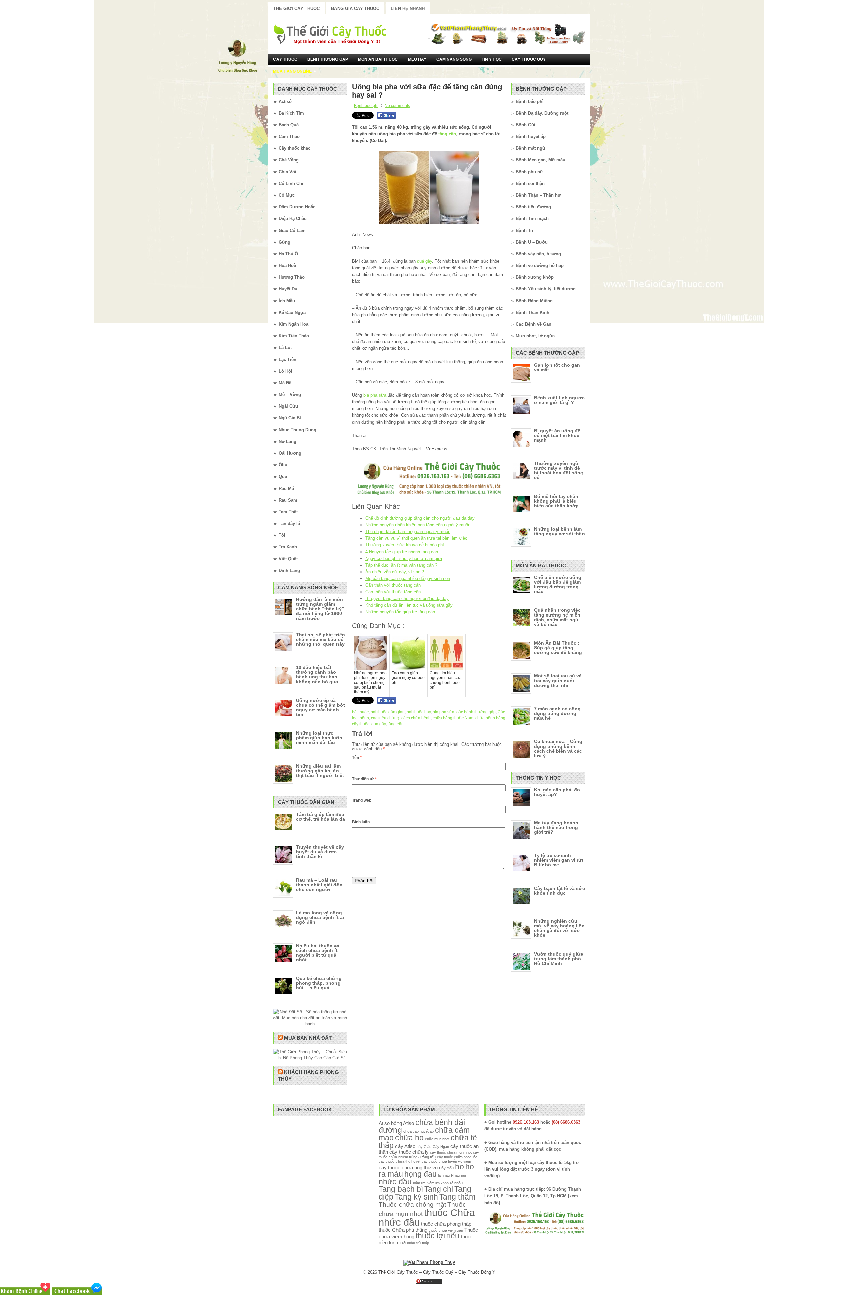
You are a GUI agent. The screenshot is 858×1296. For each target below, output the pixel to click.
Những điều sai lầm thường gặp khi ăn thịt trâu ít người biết (320, 770)
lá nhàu (444, 1175)
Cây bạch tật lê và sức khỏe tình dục (559, 891)
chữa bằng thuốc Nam (453, 718)
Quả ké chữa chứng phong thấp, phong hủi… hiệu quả (319, 983)
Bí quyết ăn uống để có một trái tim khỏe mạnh (557, 435)
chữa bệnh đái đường (422, 1126)
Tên (357, 757)
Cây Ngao (441, 1147)
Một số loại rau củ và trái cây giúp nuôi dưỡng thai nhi (558, 680)
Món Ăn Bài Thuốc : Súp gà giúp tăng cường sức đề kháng (558, 647)
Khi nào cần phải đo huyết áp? (557, 792)
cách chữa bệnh (416, 718)
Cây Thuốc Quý (529, 59)
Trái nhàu (407, 1243)
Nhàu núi (458, 1175)
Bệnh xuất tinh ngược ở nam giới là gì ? (559, 400)
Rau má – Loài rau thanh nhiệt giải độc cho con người (319, 884)
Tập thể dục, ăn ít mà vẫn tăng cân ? (401, 565)
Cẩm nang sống (454, 59)
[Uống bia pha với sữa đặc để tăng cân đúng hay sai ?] (429, 187)
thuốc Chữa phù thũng (403, 1230)
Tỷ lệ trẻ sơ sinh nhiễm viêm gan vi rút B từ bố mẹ (558, 860)
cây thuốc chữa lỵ (409, 1152)
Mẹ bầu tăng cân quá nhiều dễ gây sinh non (407, 578)
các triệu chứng (385, 718)
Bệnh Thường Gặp (327, 59)
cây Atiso (405, 1146)
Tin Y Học (492, 59)
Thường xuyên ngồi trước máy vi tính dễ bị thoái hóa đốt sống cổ (559, 470)
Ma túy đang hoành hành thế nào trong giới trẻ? (556, 827)
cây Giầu (424, 1147)
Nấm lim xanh (438, 1183)
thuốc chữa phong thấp (446, 1224)
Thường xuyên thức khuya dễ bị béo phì (404, 544)
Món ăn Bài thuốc (378, 59)
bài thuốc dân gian (388, 712)
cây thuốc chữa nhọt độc (457, 1157)
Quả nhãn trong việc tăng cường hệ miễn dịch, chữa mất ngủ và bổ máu (557, 617)
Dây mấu (446, 1168)
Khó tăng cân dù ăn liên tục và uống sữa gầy (409, 605)
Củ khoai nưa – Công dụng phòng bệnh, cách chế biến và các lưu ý (558, 748)
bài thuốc (360, 712)
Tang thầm (457, 1197)
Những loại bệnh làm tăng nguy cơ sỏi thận (559, 531)
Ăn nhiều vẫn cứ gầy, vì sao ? (394, 571)
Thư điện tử (364, 779)
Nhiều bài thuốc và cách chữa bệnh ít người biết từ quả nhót (317, 952)
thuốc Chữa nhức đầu (427, 1217)
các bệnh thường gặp (476, 712)
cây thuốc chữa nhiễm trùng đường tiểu (429, 1154)
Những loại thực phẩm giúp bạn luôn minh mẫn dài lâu (319, 737)
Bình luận (361, 822)
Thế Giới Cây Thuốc (296, 8)
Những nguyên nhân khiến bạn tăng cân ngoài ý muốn (417, 524)
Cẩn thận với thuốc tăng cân (393, 585)
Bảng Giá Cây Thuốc (355, 8)
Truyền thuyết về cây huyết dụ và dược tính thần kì (320, 851)
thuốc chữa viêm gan (446, 1230)
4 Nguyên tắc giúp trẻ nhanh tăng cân (401, 551)
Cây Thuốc (285, 59)
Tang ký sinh (416, 1197)
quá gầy (424, 261)
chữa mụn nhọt (437, 1139)
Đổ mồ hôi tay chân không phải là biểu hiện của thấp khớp (556, 501)
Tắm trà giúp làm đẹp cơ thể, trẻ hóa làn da (320, 817)
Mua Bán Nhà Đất (308, 1038)
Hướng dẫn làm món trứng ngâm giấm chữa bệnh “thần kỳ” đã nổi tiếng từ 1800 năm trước (320, 609)
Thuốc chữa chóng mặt (412, 1204)
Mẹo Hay (417, 59)
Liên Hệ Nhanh (408, 8)
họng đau (420, 1174)
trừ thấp (422, 1243)
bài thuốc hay (419, 712)
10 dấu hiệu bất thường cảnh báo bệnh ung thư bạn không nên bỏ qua (317, 674)
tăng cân (447, 133)
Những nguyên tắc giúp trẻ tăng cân (400, 611)
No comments (397, 105)
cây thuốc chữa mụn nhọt (451, 1152)
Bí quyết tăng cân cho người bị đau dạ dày (407, 598)
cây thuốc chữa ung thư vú (408, 1167)
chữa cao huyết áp (418, 1131)
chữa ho (409, 1137)
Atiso (384, 1123)
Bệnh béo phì (366, 105)
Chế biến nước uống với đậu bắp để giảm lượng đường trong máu (557, 584)
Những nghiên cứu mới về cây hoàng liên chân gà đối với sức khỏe (559, 928)
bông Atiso (402, 1123)
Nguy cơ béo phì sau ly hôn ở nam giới (403, 558)
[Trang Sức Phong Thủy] (429, 495)
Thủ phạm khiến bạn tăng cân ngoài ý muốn (407, 531)
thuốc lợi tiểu (437, 1236)
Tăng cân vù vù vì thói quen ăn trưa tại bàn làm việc (416, 538)
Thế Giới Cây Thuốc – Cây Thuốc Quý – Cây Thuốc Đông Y (436, 1272)
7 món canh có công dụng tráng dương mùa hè (557, 713)
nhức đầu (395, 1182)
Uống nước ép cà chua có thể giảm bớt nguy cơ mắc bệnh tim (320, 707)
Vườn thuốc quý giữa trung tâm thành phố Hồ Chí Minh (558, 958)
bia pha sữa (374, 395)
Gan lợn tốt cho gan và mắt (557, 367)
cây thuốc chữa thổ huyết (399, 1161)
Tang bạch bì (401, 1189)
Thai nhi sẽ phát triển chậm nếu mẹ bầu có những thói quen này (320, 639)
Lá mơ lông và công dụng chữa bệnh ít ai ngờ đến (320, 917)
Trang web (361, 800)
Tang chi (438, 1189)
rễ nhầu (456, 1183)
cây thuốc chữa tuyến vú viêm (446, 1161)
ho (459, 1167)
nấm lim (419, 1183)
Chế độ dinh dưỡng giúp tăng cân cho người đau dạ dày (420, 518)
